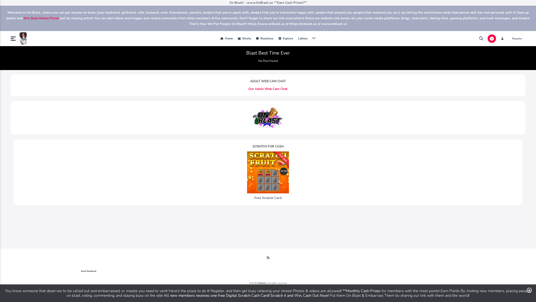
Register (517, 38)
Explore (287, 38)
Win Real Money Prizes (41, 18)
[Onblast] (23, 38)
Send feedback (89, 271)
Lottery (303, 38)
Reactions (266, 38)
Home (228, 38)
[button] (15, 38)
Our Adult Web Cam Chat (268, 89)
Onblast (261, 283)
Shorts (246, 38)
